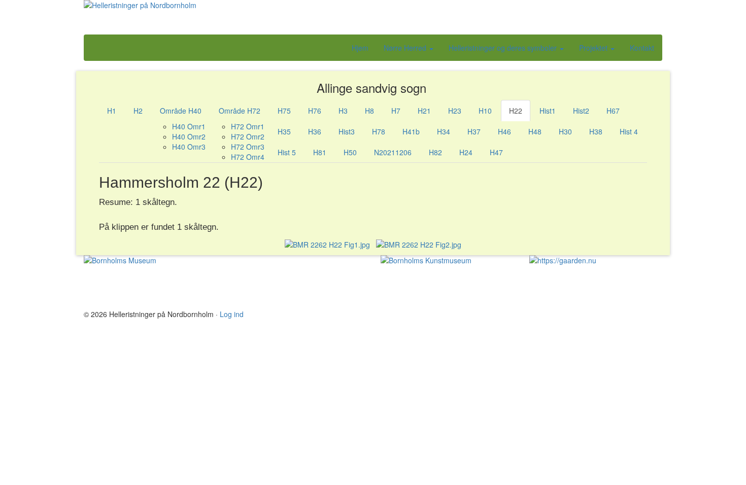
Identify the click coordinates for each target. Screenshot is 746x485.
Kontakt (642, 48)
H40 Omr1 (189, 126)
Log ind (232, 314)
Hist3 (346, 131)
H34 (443, 131)
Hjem (360, 48)
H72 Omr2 (247, 136)
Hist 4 (629, 131)
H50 (350, 152)
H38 (595, 131)
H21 (424, 111)
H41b (411, 131)
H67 (613, 111)
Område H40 (180, 111)
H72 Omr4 (247, 157)
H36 (314, 131)
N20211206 (393, 152)
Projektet (594, 48)
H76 (314, 111)
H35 (284, 131)
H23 (454, 111)
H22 (515, 111)
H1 (111, 111)
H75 (284, 111)
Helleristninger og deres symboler (504, 48)
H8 (369, 111)
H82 (435, 152)
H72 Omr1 (247, 126)
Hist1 (547, 111)
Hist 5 (287, 152)
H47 (496, 152)
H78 (378, 131)
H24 (465, 152)
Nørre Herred (406, 48)
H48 (534, 131)
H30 (565, 131)
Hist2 (581, 111)
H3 (343, 111)
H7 (395, 111)
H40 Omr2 (189, 136)
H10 (485, 111)
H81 (319, 152)
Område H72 (239, 111)
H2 (138, 111)
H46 (504, 131)
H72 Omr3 (247, 147)
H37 (474, 131)
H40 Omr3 (189, 147)
